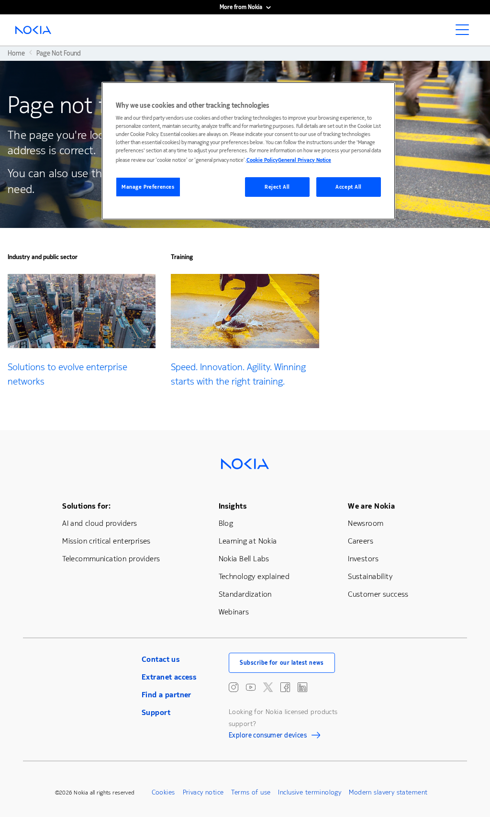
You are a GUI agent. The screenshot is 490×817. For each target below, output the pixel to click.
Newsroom (365, 523)
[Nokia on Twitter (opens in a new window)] (268, 687)
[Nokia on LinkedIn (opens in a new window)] (302, 687)
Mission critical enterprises (106, 540)
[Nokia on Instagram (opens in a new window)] (233, 687)
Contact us (160, 659)
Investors (363, 558)
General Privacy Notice (304, 160)
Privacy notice (203, 792)
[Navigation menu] (465, 33)
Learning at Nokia (248, 540)
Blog (226, 523)
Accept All (348, 187)
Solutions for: (86, 506)
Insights (232, 506)
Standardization (245, 594)
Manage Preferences (148, 187)
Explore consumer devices (268, 736)
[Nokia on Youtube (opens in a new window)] (251, 687)
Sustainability (370, 576)
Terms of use (250, 792)
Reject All (277, 187)
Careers (360, 540)
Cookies (163, 792)
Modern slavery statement (388, 792)
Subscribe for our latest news (282, 663)
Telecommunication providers (111, 558)
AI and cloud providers (99, 523)
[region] (248, 151)
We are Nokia (371, 506)
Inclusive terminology (309, 792)
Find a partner (166, 695)
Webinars (234, 611)
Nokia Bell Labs (244, 558)
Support (156, 712)
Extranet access (169, 677)
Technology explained (254, 576)
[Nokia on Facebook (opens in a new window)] (285, 687)
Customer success (378, 594)
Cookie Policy (262, 160)
